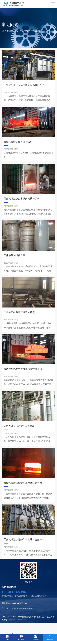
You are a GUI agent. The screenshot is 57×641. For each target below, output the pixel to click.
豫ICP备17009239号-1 (18, 620)
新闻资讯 (25, 30)
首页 (17, 30)
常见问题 (36, 30)
